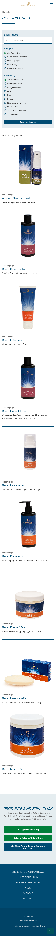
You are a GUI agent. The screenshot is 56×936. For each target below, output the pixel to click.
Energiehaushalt (14, 87)
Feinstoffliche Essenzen (17, 56)
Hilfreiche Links (28, 877)
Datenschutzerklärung (28, 920)
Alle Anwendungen (15, 79)
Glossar (28, 893)
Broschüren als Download (28, 871)
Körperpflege (12, 64)
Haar (9, 95)
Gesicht (10, 91)
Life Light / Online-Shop (28, 829)
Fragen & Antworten (28, 882)
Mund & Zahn (12, 106)
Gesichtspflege (13, 60)
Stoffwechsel (12, 114)
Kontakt (28, 898)
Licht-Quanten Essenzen (17, 102)
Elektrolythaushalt (14, 83)
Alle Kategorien (13, 53)
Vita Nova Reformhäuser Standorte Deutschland (28, 847)
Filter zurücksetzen (28, 122)
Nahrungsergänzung (15, 68)
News (28, 887)
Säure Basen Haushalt (16, 110)
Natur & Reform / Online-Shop (28, 837)
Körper (10, 99)
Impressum (28, 916)
